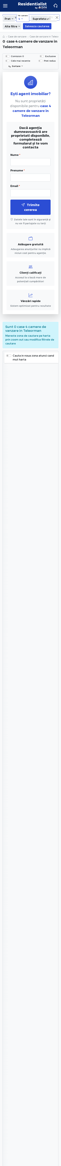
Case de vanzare (17, 36)
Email (15, 185)
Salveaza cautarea (37, 26)
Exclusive (50, 56)
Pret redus (50, 60)
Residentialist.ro (32, 6)
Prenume (17, 170)
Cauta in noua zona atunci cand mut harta (33, 357)
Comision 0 (17, 56)
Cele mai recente (20, 60)
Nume (15, 154)
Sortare (16, 66)
